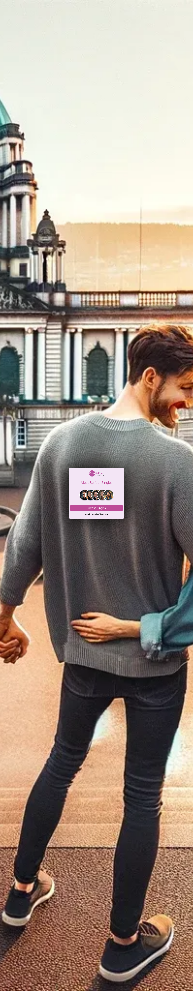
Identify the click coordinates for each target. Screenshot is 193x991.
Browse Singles (96, 508)
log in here (104, 514)
